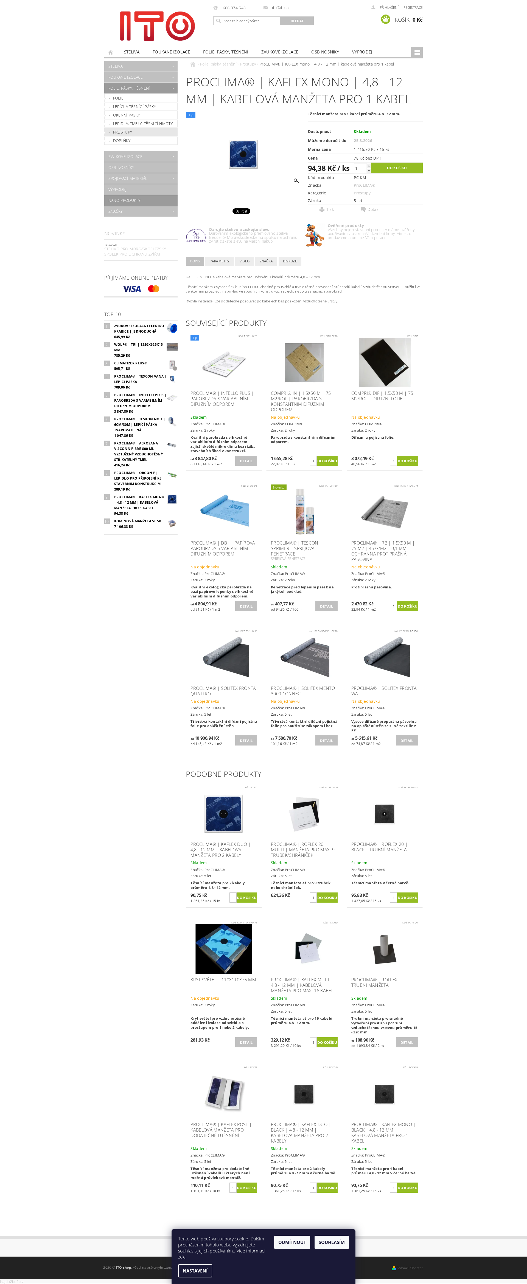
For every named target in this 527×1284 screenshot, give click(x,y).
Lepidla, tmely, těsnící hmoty (143, 123)
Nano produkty (124, 200)
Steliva (131, 52)
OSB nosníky (325, 52)
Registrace (413, 7)
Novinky (114, 233)
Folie (118, 98)
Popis (195, 261)
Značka (266, 261)
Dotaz (373, 209)
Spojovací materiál (127, 178)
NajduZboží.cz (12, 1281)
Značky (115, 211)
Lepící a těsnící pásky (134, 106)
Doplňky (121, 140)
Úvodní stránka (110, 52)
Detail (246, 460)
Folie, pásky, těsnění (225, 52)
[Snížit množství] (368, 170)
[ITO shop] (157, 25)
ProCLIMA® (364, 185)
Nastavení (195, 1271)
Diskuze (290, 261)
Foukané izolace (171, 52)
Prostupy (122, 132)
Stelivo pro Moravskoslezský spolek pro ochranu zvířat (135, 251)
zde (182, 1257)
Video (245, 261)
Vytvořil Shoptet (410, 1268)
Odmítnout (292, 1242)
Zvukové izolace (279, 52)
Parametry (219, 261)
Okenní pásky (126, 115)
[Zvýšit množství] (368, 165)
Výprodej (362, 52)
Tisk (330, 209)
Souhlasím (332, 1242)
